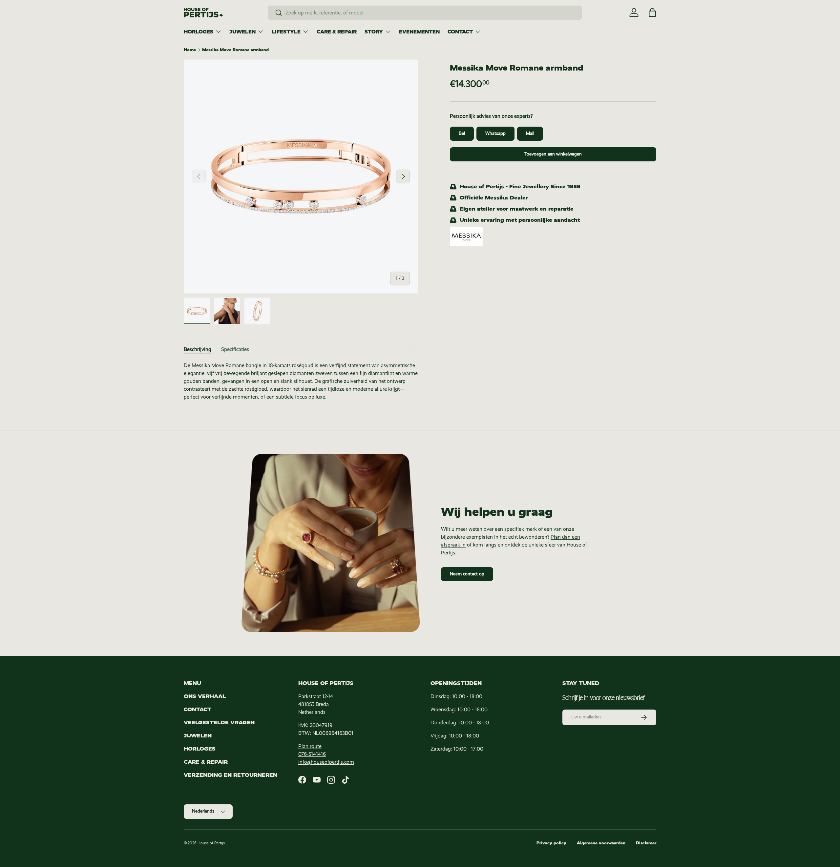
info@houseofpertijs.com (326, 762)
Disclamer (646, 843)
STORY (374, 32)
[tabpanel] (301, 381)
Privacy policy (551, 843)
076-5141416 (312, 754)
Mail (530, 133)
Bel (462, 133)
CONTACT (460, 32)
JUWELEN (242, 32)
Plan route (310, 746)
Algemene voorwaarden (601, 843)
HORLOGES (198, 32)
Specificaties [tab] (235, 349)
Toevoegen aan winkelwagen (553, 154)
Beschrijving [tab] (197, 349)
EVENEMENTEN (419, 32)
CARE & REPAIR (337, 32)
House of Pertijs (211, 843)
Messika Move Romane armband (235, 50)
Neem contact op (467, 574)
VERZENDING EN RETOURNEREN (230, 775)
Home (190, 50)
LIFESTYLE (286, 32)
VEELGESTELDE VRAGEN (219, 722)
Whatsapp (495, 133)
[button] (652, 12)
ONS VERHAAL (205, 696)
